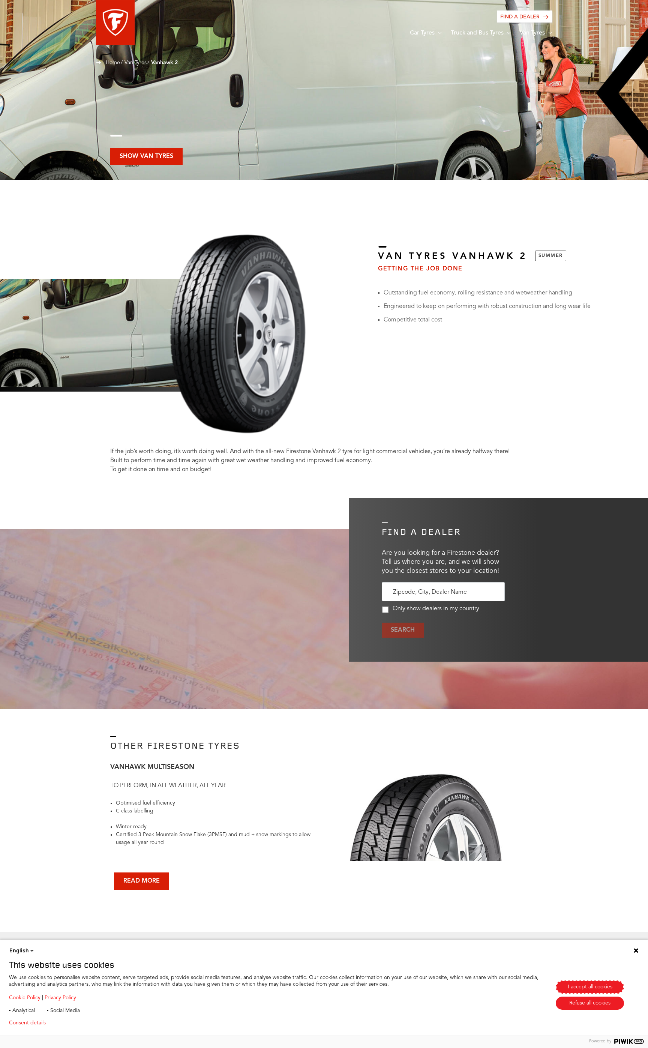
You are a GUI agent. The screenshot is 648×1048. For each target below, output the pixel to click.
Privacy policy (74, 1022)
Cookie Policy (24, 997)
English (19, 950)
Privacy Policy (60, 997)
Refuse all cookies (589, 1003)
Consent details (27, 1022)
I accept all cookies (590, 986)
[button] (115, 22)
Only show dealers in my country (436, 609)
